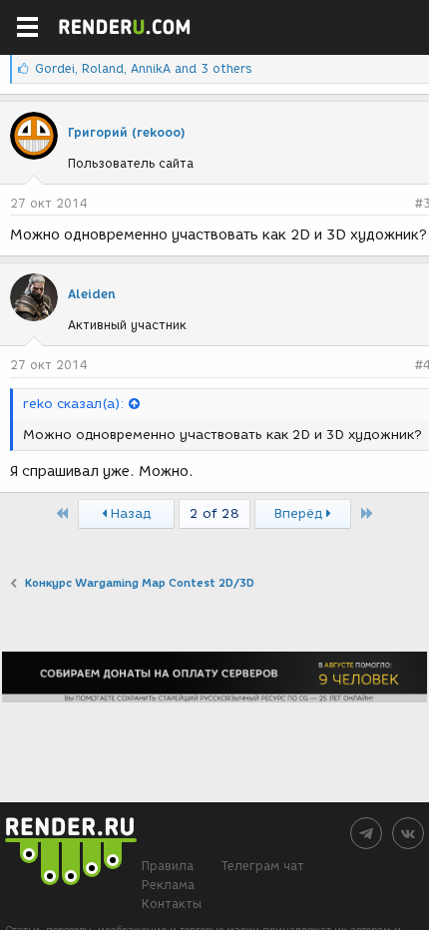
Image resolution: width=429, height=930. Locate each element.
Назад (129, 513)
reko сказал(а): (73, 403)
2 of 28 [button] (214, 513)
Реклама (168, 884)
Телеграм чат (262, 865)
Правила (168, 865)
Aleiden (92, 293)
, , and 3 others (143, 68)
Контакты (172, 903)
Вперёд (300, 513)
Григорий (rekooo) (127, 132)
